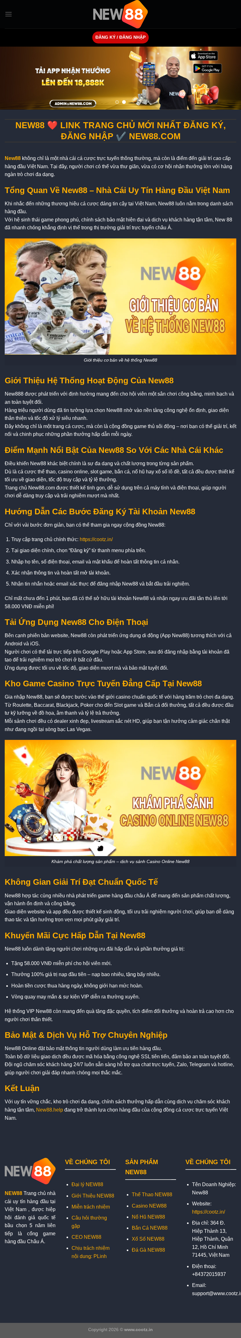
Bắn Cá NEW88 (150, 1228)
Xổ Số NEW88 (148, 1239)
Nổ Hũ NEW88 (148, 1217)
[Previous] (13, 78)
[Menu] (8, 14)
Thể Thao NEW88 (152, 1194)
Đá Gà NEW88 (148, 1250)
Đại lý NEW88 (87, 1184)
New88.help (49, 1109)
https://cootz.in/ (96, 539)
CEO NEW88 (86, 1237)
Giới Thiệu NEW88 (93, 1195)
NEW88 (13, 1193)
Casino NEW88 (149, 1206)
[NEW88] (120, 14)
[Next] (228, 78)
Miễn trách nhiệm (91, 1206)
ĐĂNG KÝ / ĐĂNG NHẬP (120, 37)
